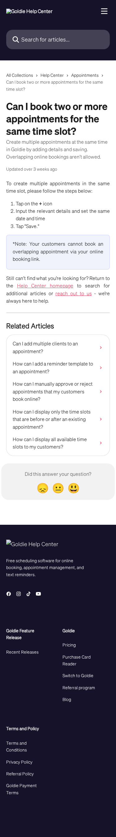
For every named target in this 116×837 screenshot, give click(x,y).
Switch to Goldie (77, 675)
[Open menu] (104, 11)
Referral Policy (20, 773)
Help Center (52, 75)
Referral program (78, 687)
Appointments (85, 75)
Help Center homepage (45, 285)
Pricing (69, 644)
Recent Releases (22, 652)
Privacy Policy (19, 762)
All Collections (19, 75)
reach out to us (73, 293)
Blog (66, 699)
